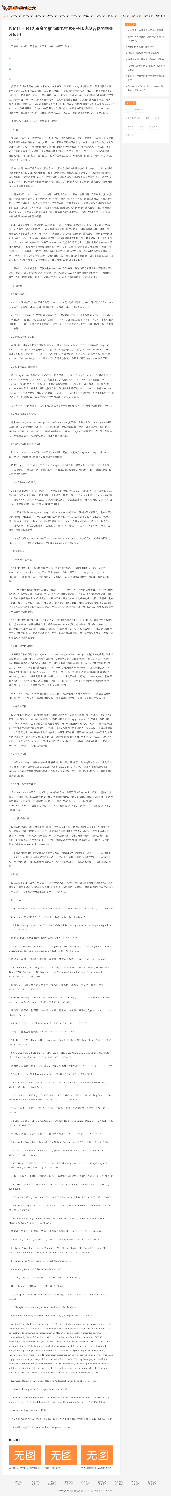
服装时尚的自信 (53, 1468)
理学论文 (16, 16)
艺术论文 (100, 16)
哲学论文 (76, 16)
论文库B (102, 1484)
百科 (127, 109)
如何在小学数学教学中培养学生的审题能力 (146, 78)
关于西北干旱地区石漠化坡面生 (24, 1468)
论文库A (85, 1484)
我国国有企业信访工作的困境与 (96, 1468)
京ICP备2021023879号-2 (102, 1491)
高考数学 (153, 126)
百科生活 (160, 16)
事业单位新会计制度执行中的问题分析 (146, 59)
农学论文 (52, 16)
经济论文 (124, 16)
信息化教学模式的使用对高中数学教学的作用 (146, 68)
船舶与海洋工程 (132, 118)
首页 (6, 16)
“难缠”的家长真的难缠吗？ (141, 47)
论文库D (135, 1484)
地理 (148, 118)
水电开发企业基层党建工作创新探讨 (145, 30)
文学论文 (64, 16)
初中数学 (139, 109)
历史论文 (136, 16)
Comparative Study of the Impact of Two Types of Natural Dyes (146, 88)
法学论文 (148, 16)
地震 (157, 118)
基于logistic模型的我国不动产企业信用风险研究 (146, 38)
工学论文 (40, 16)
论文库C (119, 1484)
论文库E (152, 1484)
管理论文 (112, 16)
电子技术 (129, 126)
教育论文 (88, 16)
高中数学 (129, 135)
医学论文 (28, 16)
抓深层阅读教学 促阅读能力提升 (143, 53)
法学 (141, 126)
